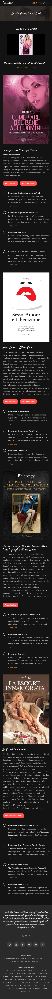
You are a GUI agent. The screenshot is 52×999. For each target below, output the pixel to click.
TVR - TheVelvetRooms (31, 973)
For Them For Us (30, 976)
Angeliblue (9, 985)
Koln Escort (9, 970)
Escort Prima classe (23, 988)
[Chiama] (40, 3)
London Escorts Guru (24, 982)
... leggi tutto (12, 206)
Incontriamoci (8, 988)
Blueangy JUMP (17, 961)
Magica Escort (8, 982)
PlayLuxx (29, 985)
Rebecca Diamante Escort (25, 970)
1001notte (8, 979)
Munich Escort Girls (12, 973)
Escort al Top (40, 985)
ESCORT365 (41, 979)
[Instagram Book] (9, 944)
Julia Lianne (41, 970)
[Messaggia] (44, 3)
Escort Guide (20, 985)
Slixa (16, 979)
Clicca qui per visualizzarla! (26, 68)
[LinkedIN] (42, 944)
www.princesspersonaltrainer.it (16, 958)
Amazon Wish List (32, 961)
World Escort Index (40, 988)
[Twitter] (29, 944)
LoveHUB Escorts (41, 982)
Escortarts (23, 979)
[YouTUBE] (35, 944)
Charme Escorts (16, 976)
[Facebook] (22, 944)
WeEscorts (43, 976)
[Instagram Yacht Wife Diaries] (16, 944)
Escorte (32, 979)
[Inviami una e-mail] (47, 3)
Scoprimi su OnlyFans (38, 958)
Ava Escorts (25, 991)
